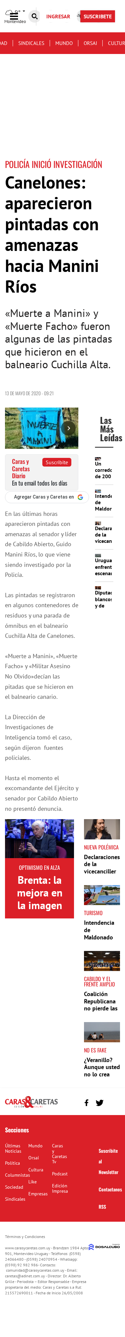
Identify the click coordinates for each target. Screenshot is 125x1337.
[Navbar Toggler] (19, 16)
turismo (93, 913)
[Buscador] (34, 16)
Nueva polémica (101, 847)
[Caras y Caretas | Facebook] (86, 1103)
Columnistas (17, 1175)
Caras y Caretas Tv (59, 1154)
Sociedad (14, 1187)
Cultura (35, 1170)
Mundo (64, 43)
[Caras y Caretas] (31, 1107)
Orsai (90, 43)
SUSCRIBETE (98, 16)
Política (12, 1163)
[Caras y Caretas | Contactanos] (112, 1102)
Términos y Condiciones (25, 1236)
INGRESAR (58, 16)
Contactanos (110, 1189)
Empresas (38, 1194)
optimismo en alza (39, 867)
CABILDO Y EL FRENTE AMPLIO (99, 981)
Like (32, 1182)
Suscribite (57, 462)
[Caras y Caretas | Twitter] (99, 1103)
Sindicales (31, 43)
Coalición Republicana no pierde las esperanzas (101, 1004)
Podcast (60, 1174)
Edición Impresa (60, 1188)
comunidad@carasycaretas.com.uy (35, 1270)
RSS (102, 1206)
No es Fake (95, 1050)
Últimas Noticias (13, 1148)
